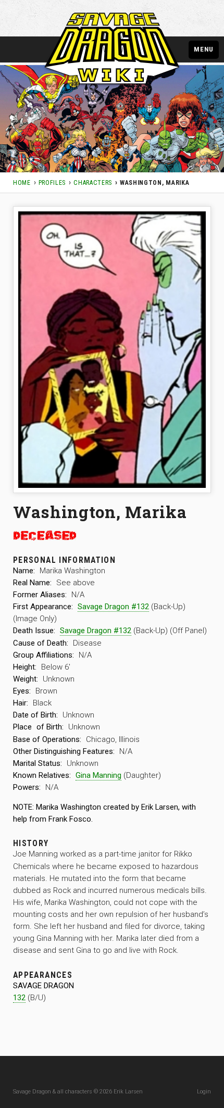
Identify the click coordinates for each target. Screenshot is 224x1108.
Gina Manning (98, 775)
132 (19, 997)
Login (204, 1091)
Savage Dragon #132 (113, 606)
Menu (204, 49)
